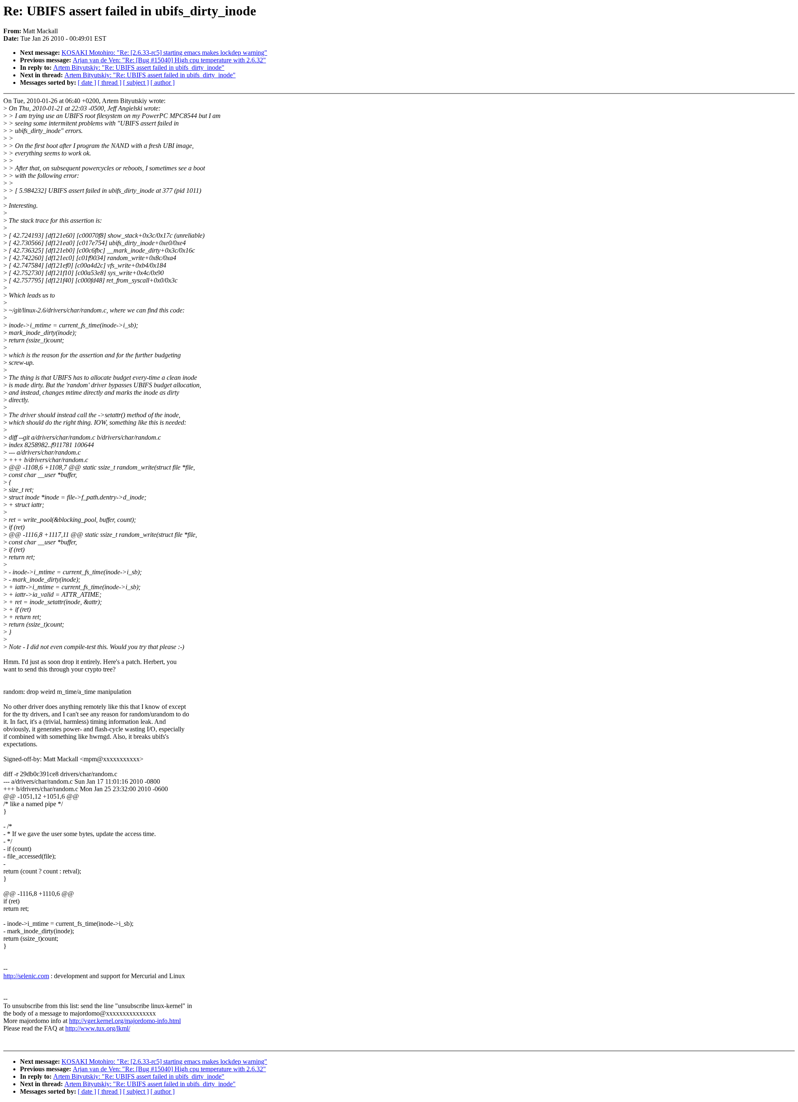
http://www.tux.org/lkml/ (97, 1028)
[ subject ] (136, 82)
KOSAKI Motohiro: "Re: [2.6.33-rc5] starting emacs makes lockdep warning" (164, 52)
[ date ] (87, 82)
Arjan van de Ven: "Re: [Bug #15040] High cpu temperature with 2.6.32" (169, 60)
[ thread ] (109, 82)
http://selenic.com (26, 975)
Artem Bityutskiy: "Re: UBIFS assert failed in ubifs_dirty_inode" (138, 67)
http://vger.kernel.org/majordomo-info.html (125, 1020)
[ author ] (162, 82)
